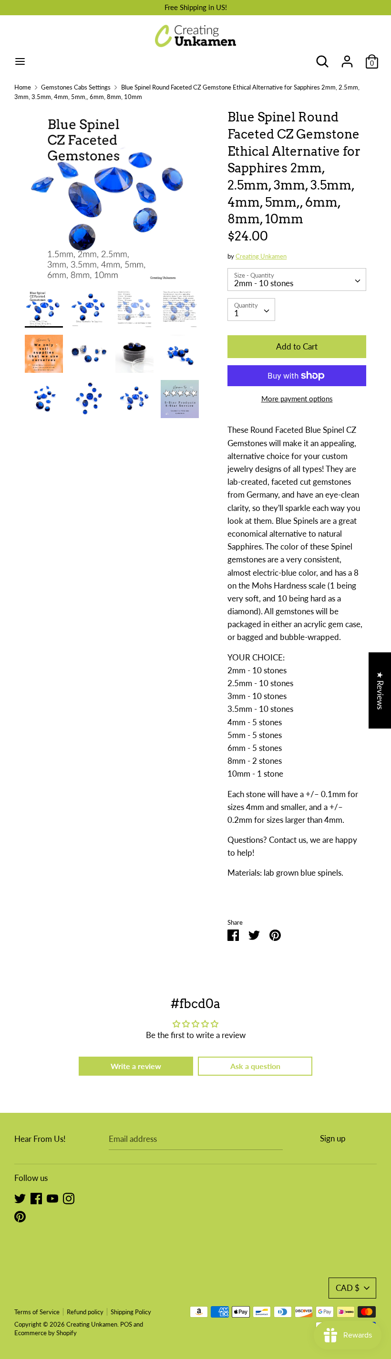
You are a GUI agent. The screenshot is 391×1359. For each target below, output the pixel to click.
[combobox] (296, 279)
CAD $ (348, 1288)
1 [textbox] (236, 313)
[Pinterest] (20, 1216)
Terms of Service (37, 1312)
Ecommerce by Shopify (45, 1333)
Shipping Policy (131, 1312)
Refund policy (85, 1312)
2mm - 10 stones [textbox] (263, 283)
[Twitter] (20, 1198)
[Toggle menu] (20, 61)
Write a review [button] (136, 1065)
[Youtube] (52, 1198)
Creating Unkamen (261, 256)
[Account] (347, 58)
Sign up (333, 1138)
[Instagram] (68, 1198)
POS (126, 1324)
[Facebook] (36, 1198)
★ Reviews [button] (380, 690)
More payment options (297, 398)
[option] (112, 199)
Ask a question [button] (255, 1065)
